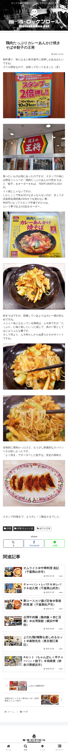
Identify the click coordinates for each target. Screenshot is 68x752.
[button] (61, 534)
